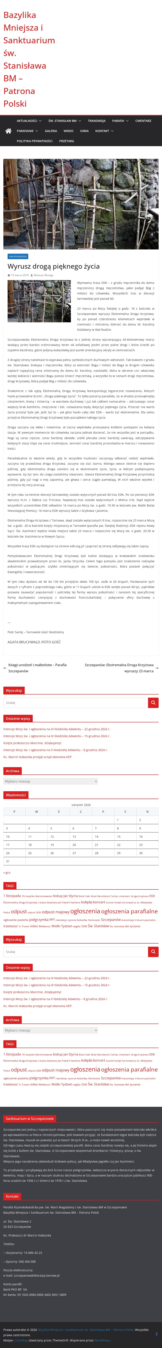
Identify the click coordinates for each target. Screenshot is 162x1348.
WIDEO (68, 131)
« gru (7, 872)
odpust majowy (55, 911)
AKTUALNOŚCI (27, 121)
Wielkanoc (45, 926)
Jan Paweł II (64, 902)
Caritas (114, 896)
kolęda (86, 902)
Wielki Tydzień (61, 926)
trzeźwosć (10, 926)
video (34, 926)
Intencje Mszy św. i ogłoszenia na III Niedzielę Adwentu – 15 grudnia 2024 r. (56, 736)
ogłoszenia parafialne (129, 911)
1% (23, 896)
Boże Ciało (84, 896)
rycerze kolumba (77, 920)
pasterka (23, 920)
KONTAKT (102, 131)
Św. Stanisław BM (119, 926)
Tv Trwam (24, 926)
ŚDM (84, 926)
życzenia (135, 926)
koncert (99, 902)
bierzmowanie (43, 896)
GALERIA (51, 131)
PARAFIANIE (25, 131)
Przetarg (66, 141)
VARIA (84, 131)
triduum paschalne (145, 920)
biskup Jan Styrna (65, 896)
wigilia (77, 926)
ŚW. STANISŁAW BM (63, 121)
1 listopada (12, 895)
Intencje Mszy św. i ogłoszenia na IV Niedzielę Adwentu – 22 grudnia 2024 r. (56, 729)
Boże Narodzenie (100, 896)
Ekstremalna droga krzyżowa (20, 902)
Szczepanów (111, 919)
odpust (19, 911)
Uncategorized (18, 256)
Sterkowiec (94, 920)
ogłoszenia (85, 911)
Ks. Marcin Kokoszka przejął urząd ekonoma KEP (37, 757)
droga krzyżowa (139, 896)
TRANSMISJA (96, 121)
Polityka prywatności (35, 141)
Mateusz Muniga (43, 275)
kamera (75, 902)
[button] (39, 121)
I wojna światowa (47, 902)
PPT (52, 920)
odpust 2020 (34, 912)
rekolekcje (61, 920)
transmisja (128, 920)
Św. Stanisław (98, 926)
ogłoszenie (10, 920)
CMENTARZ (143, 121)
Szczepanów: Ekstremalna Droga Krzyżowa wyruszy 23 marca (119, 668)
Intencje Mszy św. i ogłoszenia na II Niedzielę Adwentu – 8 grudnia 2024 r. (55, 750)
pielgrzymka (39, 919)
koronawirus (129, 902)
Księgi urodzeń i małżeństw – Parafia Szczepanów (37, 668)
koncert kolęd (113, 902)
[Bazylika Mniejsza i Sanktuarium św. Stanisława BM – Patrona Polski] (8, 131)
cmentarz (124, 896)
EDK (152, 896)
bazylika (30, 896)
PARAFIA (118, 121)
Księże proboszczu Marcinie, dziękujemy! (32, 743)
